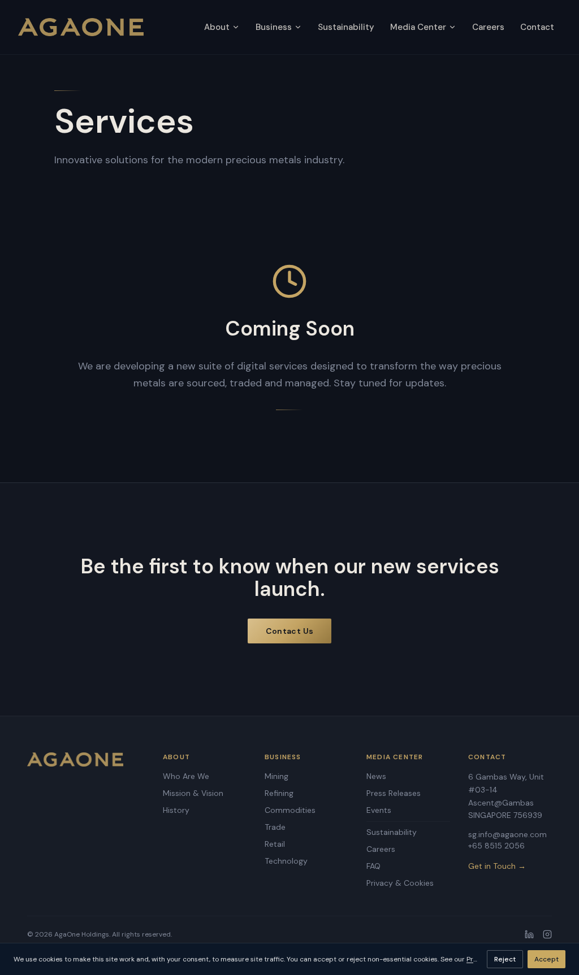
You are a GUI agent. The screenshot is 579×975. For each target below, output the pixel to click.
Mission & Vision (193, 793)
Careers (488, 27)
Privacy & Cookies (400, 883)
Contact (537, 27)
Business (274, 27)
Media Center (418, 27)
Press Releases (393, 793)
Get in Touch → (497, 866)
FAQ (373, 866)
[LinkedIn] (529, 934)
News (376, 776)
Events (378, 810)
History (176, 810)
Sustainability (346, 27)
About (217, 27)
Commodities (290, 810)
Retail (275, 844)
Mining (276, 776)
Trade (275, 827)
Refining (279, 793)
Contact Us (290, 631)
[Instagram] (547, 934)
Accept (546, 959)
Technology (286, 861)
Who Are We (186, 776)
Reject (505, 959)
